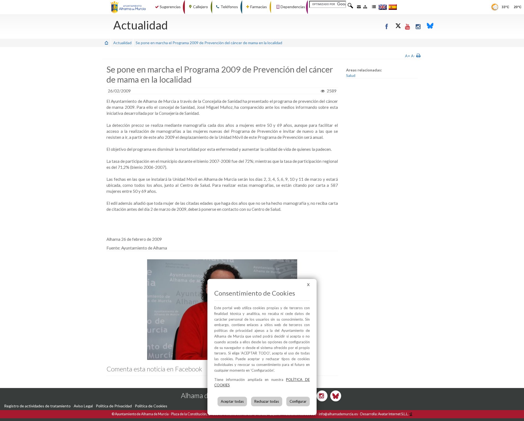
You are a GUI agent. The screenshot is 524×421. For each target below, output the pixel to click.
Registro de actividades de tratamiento (37, 406)
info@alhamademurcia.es (338, 414)
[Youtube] (408, 26)
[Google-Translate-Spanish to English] (382, 7)
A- (413, 55)
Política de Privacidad (114, 406)
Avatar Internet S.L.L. (393, 414)
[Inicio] (106, 42)
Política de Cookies (151, 406)
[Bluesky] (430, 26)
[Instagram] (418, 26)
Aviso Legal (83, 406)
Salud (350, 75)
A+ (407, 55)
